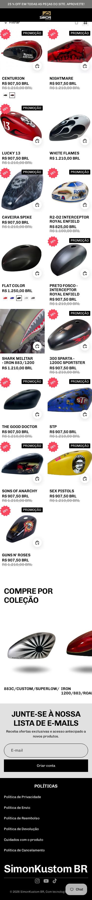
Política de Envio (17, 808)
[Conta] (75, 27)
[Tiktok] (55, 881)
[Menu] (5, 27)
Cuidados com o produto (23, 840)
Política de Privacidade (22, 797)
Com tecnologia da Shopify (64, 891)
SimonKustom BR (32, 891)
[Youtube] (46, 881)
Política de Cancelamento (24, 850)
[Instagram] (37, 881)
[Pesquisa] (16, 27)
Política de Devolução (21, 829)
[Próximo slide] (82, 653)
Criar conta (46, 766)
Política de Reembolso (21, 818)
